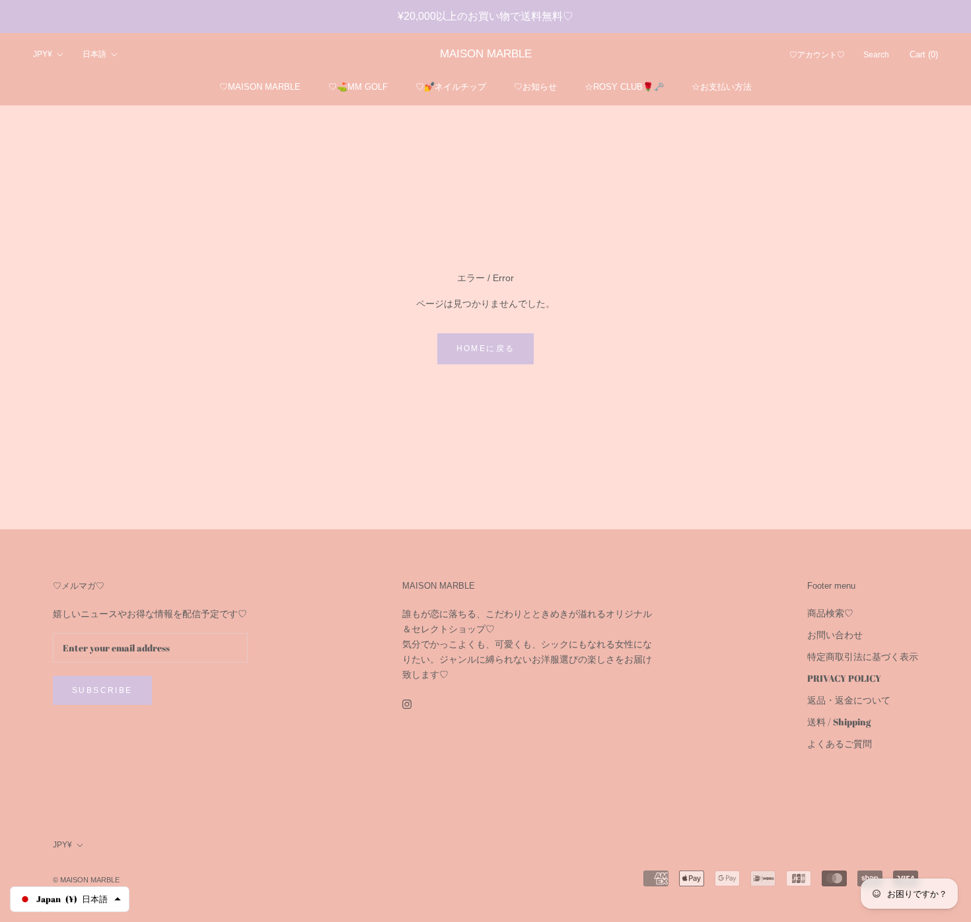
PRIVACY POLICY (844, 678)
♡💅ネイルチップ (450, 87)
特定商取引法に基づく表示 (862, 656)
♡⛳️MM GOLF (358, 87)
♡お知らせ (535, 87)
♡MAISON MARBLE (260, 87)
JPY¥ (42, 54)
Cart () (924, 55)
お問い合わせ (835, 634)
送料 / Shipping (839, 721)
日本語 (94, 54)
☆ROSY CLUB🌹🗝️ (624, 87)
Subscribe (102, 690)
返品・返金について (848, 700)
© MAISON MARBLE (86, 880)
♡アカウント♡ (817, 55)
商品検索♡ (830, 613)
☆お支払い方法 (722, 87)
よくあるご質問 (839, 743)
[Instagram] (407, 703)
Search (876, 55)
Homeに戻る (485, 348)
